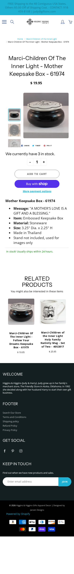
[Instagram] (21, 451)
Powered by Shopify (18, 514)
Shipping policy (11, 421)
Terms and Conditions (14, 417)
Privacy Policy (10, 430)
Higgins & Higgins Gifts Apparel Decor (33, 505)
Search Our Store (12, 412)
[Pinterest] (13, 451)
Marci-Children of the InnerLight (41, 39)
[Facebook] (4, 451)
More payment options (37, 191)
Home (20, 39)
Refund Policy (10, 425)
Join (65, 481)
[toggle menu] (4, 22)
